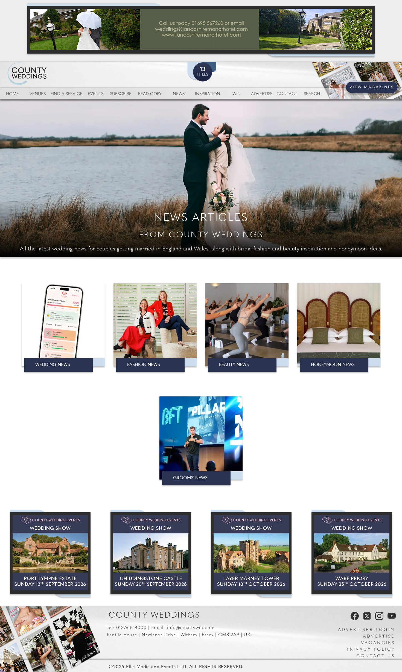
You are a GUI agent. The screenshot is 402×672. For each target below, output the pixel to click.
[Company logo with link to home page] (44, 67)
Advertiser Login (366, 630)
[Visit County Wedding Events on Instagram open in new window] (377, 619)
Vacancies (378, 643)
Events (95, 94)
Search (312, 94)
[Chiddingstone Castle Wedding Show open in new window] (150, 553)
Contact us (375, 656)
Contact (286, 94)
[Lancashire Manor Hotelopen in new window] (201, 30)
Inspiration (207, 94)
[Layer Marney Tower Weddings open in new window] (251, 553)
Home (12, 94)
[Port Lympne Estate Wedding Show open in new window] (50, 553)
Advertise (262, 94)
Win (236, 94)
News (179, 94)
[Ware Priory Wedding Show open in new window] (351, 553)
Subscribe (121, 94)
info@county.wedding (190, 628)
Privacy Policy (371, 650)
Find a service (66, 94)
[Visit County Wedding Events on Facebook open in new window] (353, 619)
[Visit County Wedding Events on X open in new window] (366, 619)
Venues (38, 94)
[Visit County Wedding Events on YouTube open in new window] (390, 619)
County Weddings (154, 615)
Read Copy (149, 94)
